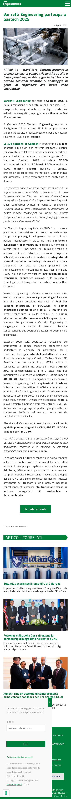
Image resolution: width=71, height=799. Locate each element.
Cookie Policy (60, 796)
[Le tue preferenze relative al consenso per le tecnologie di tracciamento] (6, 793)
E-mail (10, 721)
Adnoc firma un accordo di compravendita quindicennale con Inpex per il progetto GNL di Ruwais (33, 696)
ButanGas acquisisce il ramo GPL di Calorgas (31, 583)
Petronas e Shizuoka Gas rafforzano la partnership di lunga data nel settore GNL (30, 637)
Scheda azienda (35, 509)
